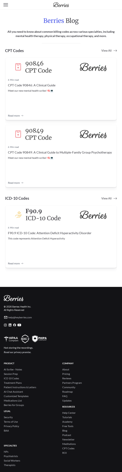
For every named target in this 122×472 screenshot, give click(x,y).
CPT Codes (68, 448)
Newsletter (68, 439)
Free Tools (67, 426)
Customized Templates (16, 396)
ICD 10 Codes (11, 378)
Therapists (9, 464)
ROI (64, 452)
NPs (6, 451)
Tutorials (67, 417)
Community (68, 387)
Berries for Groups (14, 404)
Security (8, 417)
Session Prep (11, 373)
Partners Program (72, 382)
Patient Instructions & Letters (20, 387)
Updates (67, 400)
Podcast (66, 434)
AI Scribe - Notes (13, 369)
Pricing (66, 373)
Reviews (66, 378)
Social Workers (12, 460)
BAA (6, 430)
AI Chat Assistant (13, 391)
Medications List (13, 400)
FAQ (64, 396)
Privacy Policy (11, 426)
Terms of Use (11, 421)
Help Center (69, 412)
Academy (67, 421)
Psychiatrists (11, 456)
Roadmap (67, 391)
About (65, 369)
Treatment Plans (13, 382)
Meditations (69, 443)
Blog (64, 430)
